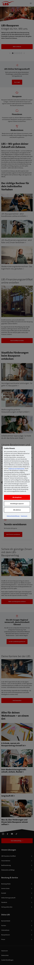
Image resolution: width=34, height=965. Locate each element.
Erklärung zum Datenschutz (16, 468)
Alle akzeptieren (17, 497)
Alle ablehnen (17, 510)
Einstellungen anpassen (17, 503)
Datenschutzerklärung (13, 516)
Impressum (24, 516)
